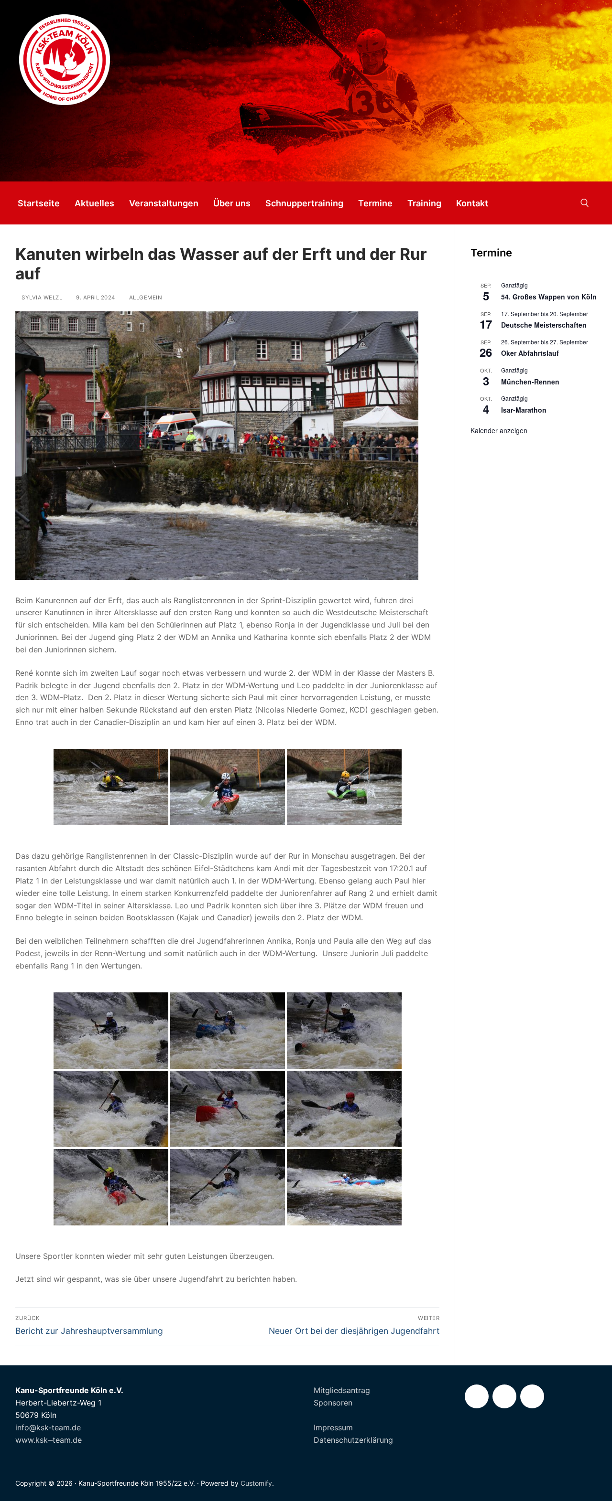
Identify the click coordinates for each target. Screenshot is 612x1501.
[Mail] (532, 1396)
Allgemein (144, 297)
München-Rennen (530, 381)
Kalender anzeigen (498, 430)
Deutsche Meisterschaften (544, 325)
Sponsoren (333, 1402)
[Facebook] (477, 1396)
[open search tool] (584, 203)
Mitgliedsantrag (342, 1390)
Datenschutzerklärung (353, 1440)
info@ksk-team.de (48, 1427)
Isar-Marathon (523, 410)
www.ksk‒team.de (48, 1440)
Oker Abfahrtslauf (530, 353)
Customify (256, 1483)
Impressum (333, 1427)
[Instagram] (504, 1396)
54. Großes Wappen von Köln (549, 296)
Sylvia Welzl (41, 297)
